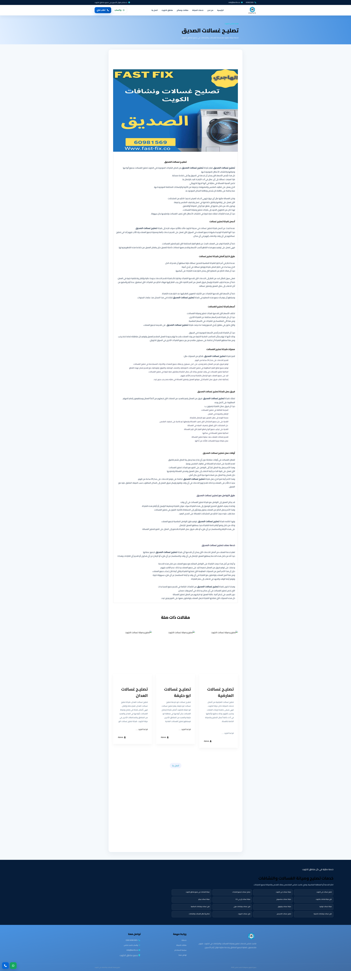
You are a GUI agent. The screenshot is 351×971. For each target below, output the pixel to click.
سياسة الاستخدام (180, 950)
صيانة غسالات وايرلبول (284, 906)
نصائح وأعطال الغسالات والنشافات (199, 913)
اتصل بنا (155, 10)
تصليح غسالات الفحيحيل (284, 913)
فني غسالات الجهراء (244, 913)
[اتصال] (5, 965)
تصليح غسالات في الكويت (324, 892)
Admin (207, 741)
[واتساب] (13, 965)
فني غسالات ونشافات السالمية (200, 906)
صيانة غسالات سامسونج (283, 899)
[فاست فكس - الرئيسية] (252, 10)
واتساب (117, 10)
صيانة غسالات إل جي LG (243, 899)
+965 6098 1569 (132, 940)
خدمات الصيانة (197, 10)
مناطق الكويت (167, 10)
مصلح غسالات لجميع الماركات (241, 892)
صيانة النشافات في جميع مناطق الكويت (198, 892)
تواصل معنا (182, 955)
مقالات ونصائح (182, 10)
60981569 (250, 2)
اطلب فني (101, 10)
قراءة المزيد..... (185, 729)
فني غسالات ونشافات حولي (241, 906)
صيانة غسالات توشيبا (325, 906)
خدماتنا (184, 940)
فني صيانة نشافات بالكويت (324, 899)
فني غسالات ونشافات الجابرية (323, 913)
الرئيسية (220, 10)
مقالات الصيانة (181, 945)
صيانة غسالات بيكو (204, 899)
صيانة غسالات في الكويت (283, 892)
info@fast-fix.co (234, 2)
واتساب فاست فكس (131, 945)
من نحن (210, 10)
